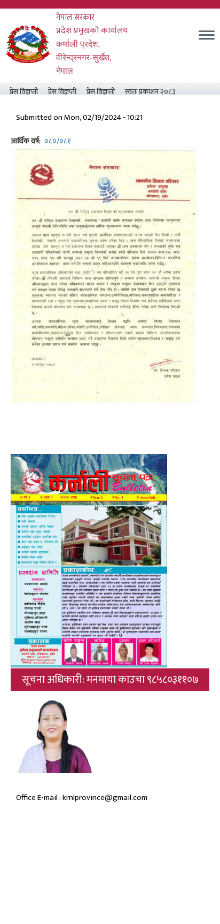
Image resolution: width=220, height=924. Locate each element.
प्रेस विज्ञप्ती (18, 92)
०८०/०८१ (57, 141)
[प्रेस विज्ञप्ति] (104, 274)
